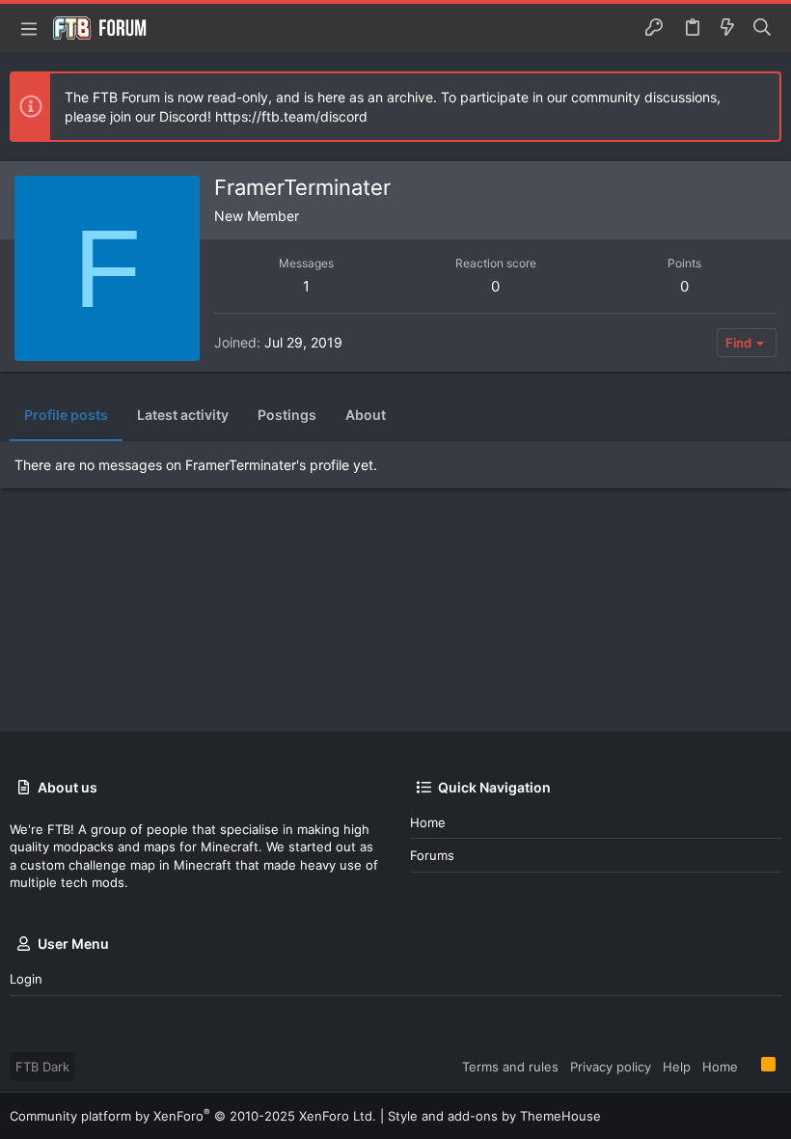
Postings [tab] (287, 414)
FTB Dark (42, 1066)
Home (428, 822)
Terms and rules (510, 1066)
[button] (29, 28)
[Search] (762, 28)
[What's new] (727, 28)
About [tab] (365, 414)
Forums (432, 855)
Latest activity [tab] (183, 414)
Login (26, 978)
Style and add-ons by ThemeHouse (494, 1116)
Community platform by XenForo (193, 1116)
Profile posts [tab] (66, 414)
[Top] (749, 1065)
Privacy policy (610, 1066)
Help (677, 1066)
